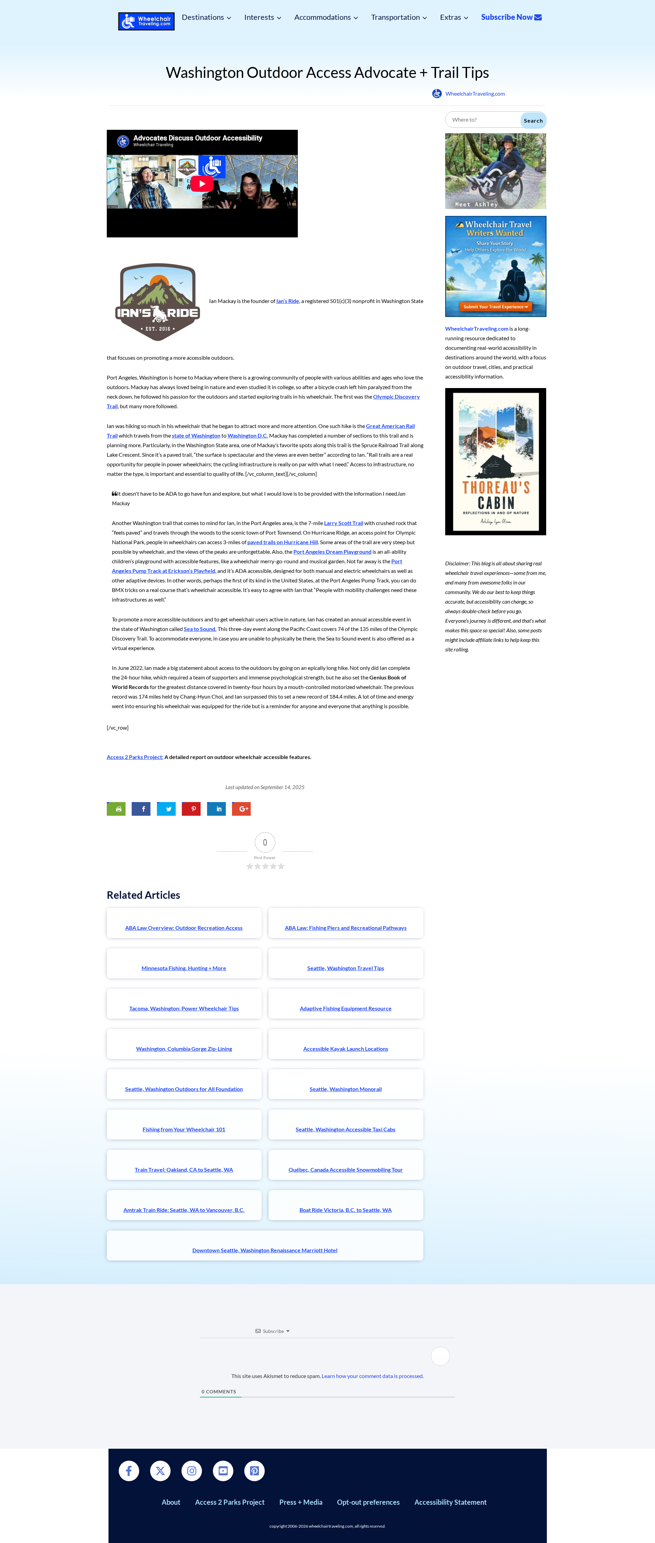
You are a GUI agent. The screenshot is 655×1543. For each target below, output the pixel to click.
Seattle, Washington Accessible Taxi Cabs (345, 1129)
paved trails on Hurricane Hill (282, 542)
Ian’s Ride (287, 301)
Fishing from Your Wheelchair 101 (184, 1129)
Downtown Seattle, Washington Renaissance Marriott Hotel (264, 1250)
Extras (450, 17)
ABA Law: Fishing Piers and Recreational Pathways (346, 927)
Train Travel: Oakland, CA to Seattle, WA (184, 1169)
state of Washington (196, 435)
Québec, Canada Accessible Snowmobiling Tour (346, 1169)
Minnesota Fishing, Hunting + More (184, 968)
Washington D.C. (248, 435)
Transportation (395, 17)
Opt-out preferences (368, 1502)
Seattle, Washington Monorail (346, 1089)
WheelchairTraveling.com (475, 93)
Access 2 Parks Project (230, 1502)
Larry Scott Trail (343, 523)
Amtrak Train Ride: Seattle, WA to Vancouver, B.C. (184, 1210)
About (171, 1502)
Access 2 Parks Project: (135, 757)
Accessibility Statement (450, 1502)
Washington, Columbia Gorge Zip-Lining (184, 1048)
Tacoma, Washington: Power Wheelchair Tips (184, 1008)
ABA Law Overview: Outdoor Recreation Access (184, 927)
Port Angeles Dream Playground (332, 551)
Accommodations (322, 17)
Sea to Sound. (200, 628)
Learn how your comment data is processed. (373, 1376)
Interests (259, 17)
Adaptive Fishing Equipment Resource (346, 1008)
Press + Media (300, 1502)
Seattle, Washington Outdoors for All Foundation (184, 1089)
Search (533, 120)
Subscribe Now (507, 17)
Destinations (203, 17)
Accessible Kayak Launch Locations (345, 1048)
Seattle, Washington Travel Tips (345, 968)
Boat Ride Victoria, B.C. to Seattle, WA (346, 1210)
